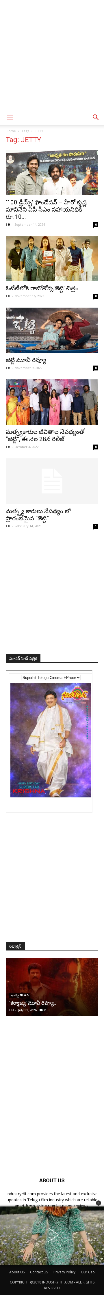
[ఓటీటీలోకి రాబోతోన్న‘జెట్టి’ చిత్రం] (52, 258)
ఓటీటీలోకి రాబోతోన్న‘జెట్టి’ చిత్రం (42, 288)
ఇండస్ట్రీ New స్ (43, 995)
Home (11, 131)
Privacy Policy (64, 1272)
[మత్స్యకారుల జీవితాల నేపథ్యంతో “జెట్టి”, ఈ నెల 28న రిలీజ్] (52, 402)
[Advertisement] (52, 55)
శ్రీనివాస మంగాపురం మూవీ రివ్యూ (67, 1003)
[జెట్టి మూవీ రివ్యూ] (52, 330)
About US (17, 1272)
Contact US (39, 1272)
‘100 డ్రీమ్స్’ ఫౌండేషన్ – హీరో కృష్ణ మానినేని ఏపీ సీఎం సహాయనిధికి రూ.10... (46, 209)
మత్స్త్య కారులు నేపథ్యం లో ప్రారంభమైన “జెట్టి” (38, 515)
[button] (98, 1203)
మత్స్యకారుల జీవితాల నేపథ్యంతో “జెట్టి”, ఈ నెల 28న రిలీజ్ (45, 435)
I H (8, 224)
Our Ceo (88, 1272)
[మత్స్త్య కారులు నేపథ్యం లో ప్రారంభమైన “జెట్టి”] (52, 481)
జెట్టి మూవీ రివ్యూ (26, 360)
